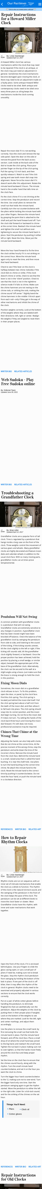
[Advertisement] (21, 126)
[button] (2, 4)
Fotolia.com (39, 53)
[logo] (21, 4)
